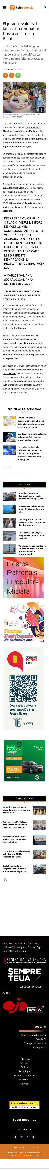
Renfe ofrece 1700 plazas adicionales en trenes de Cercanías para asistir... (15, 824)
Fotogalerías (39, 1026)
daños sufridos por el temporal (18, 343)
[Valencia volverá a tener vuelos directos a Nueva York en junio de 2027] (39, 840)
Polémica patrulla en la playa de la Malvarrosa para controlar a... (16, 810)
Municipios (24, 1079)
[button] (4, 7)
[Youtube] (33, 1137)
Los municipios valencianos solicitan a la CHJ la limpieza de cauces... (16, 854)
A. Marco (9, 69)
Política (24, 1067)
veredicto (7, 211)
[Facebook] (5, 75)
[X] (11, 75)
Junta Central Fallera (13, 188)
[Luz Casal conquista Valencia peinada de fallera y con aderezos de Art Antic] (9, 437)
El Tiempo (24, 1058)
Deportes (24, 1063)
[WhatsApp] (18, 75)
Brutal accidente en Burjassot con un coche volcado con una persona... (32, 496)
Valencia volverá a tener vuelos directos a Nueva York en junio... (14, 839)
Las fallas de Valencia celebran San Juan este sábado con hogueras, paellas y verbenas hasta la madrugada (31, 453)
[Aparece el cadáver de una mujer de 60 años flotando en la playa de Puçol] (9, 509)
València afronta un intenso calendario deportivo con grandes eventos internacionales (32, 549)
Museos (14, 1147)
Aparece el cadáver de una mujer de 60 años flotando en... (31, 509)
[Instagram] (21, 1137)
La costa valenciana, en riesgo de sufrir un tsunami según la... (32, 535)
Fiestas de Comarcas (24, 1075)
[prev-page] (4, 467)
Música (35, 1147)
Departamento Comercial (33, 1035)
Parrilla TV (41, 1039)
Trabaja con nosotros (35, 1043)
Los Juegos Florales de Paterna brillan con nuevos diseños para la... (32, 522)
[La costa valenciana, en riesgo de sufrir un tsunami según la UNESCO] (9, 536)
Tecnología (24, 1071)
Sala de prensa (38, 1047)
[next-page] (8, 467)
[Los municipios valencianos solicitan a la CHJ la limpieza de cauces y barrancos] (39, 854)
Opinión (24, 1083)
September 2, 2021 (18, 283)
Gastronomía (25, 1147)
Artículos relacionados (24, 409)
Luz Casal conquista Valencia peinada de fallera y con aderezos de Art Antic (32, 437)
